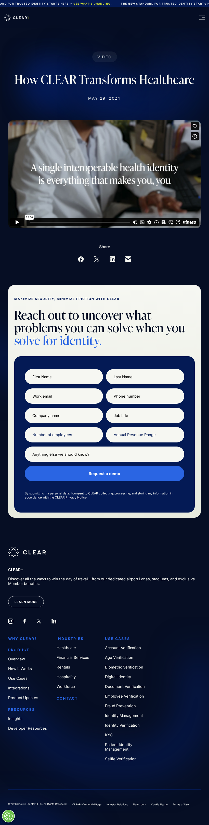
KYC (109, 735)
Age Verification (119, 657)
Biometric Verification (124, 667)
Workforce (66, 686)
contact (67, 698)
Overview (16, 659)
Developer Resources (27, 728)
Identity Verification (122, 725)
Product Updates (23, 698)
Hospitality (66, 677)
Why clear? (22, 638)
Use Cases (18, 678)
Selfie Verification (121, 759)
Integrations (19, 688)
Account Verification (123, 648)
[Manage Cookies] (8, 816)
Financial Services (73, 657)
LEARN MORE (26, 602)
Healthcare (66, 648)
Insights (15, 718)
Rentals (63, 667)
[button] (197, 17)
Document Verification (125, 686)
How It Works (20, 668)
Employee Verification (124, 696)
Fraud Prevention (120, 706)
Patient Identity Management (118, 747)
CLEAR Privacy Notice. (71, 497)
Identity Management (124, 715)
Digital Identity (118, 677)
